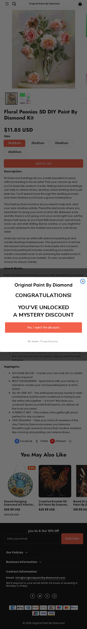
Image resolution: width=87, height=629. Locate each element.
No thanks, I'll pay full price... (43, 341)
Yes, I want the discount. (43, 327)
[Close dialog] (83, 281)
